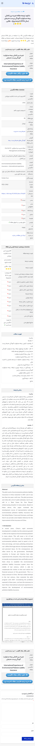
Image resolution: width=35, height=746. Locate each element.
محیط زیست (21, 131)
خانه (22, 12)
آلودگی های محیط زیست (18, 140)
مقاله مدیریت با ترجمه (15, 12)
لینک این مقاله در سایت (18, 235)
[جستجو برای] (33, 4)
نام (33, 723)
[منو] (2, 4)
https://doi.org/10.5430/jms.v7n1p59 (13, 194)
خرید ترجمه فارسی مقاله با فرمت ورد (16, 80)
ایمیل (32, 731)
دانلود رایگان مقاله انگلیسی (16, 73)
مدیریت (16, 131)
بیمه (9, 140)
